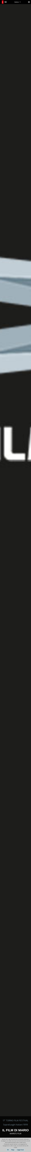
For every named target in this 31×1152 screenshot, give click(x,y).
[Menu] (29, 2)
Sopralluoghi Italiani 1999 (15, 1124)
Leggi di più (20, 1150)
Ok (8, 1150)
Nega (12, 1150)
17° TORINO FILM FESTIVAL (15, 1120)
